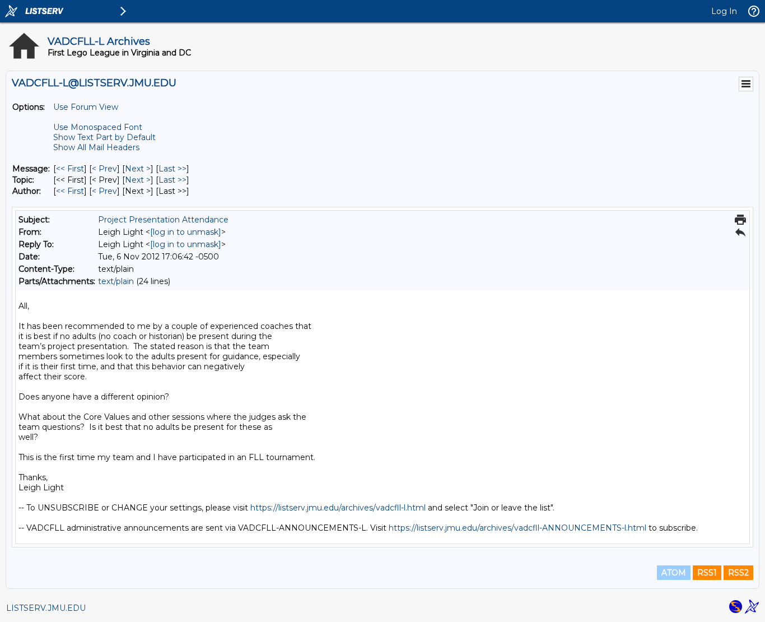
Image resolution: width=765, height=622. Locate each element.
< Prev (104, 169)
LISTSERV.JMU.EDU (46, 608)
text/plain (116, 281)
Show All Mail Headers (96, 147)
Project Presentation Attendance (163, 220)
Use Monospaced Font (97, 127)
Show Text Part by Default (104, 137)
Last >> (172, 169)
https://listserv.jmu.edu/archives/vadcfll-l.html (338, 508)
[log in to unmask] (185, 232)
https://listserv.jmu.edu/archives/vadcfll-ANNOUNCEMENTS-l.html (517, 528)
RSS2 (738, 573)
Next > (138, 169)
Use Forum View (85, 107)
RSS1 (707, 573)
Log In (724, 11)
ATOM (673, 573)
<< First (70, 169)
